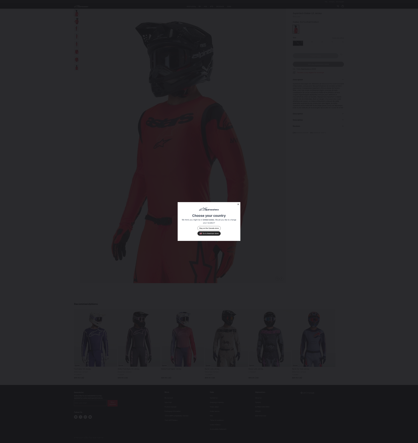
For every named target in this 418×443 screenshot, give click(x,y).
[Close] (238, 204)
